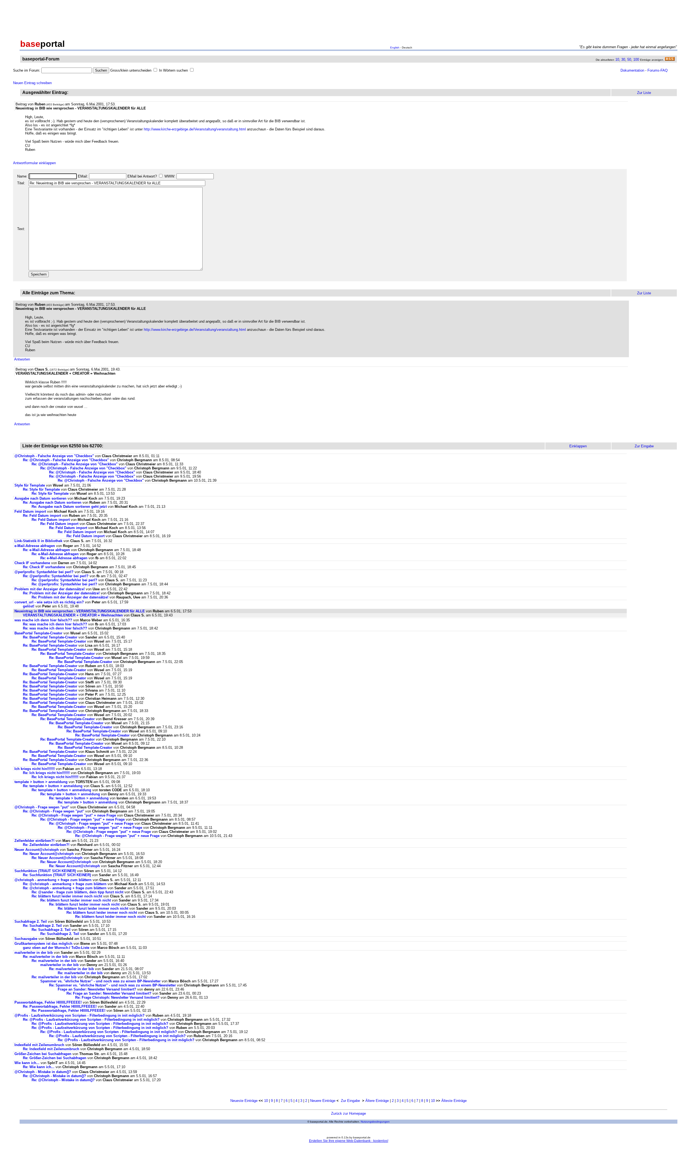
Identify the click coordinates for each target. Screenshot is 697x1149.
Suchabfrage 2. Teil (30, 921)
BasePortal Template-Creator (38, 633)
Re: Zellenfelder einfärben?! (46, 845)
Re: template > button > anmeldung (52, 786)
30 (623, 59)
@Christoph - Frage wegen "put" (41, 807)
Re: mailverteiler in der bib (45, 957)
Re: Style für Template (41, 489)
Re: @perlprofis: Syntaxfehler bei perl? (55, 576)
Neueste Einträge (244, 1101)
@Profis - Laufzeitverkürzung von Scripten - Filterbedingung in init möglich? (79, 1015)
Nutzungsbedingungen (375, 1121)
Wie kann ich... (26, 1063)
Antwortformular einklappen (34, 163)
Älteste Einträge (454, 1101)
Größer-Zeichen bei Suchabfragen (42, 1054)
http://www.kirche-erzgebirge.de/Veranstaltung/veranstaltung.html (195, 129)
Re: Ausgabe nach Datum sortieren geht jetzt (69, 507)
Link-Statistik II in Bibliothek (38, 541)
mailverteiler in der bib (33, 953)
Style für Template (29, 485)
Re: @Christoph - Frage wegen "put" (53, 811)
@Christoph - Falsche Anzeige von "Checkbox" (54, 456)
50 (629, 59)
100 (636, 59)
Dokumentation (632, 70)
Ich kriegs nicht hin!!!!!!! (34, 769)
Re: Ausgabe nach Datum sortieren (52, 502)
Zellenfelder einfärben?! (34, 841)
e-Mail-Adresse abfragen (34, 546)
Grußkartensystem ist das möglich (43, 944)
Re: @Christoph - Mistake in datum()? (54, 1076)
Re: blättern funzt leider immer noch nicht (67, 896)
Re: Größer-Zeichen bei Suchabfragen (54, 1058)
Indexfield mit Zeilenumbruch (39, 1045)
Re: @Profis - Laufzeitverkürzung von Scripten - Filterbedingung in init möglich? (91, 1019)
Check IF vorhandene (32, 563)
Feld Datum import (30, 511)
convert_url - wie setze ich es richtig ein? (49, 602)
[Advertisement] (348, 18)
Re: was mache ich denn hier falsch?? (55, 624)
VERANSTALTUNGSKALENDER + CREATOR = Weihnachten (73, 615)
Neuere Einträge (322, 1101)
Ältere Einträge (377, 1101)
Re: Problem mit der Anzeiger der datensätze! (61, 593)
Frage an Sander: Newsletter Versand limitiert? (97, 989)
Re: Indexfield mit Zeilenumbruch (51, 1049)
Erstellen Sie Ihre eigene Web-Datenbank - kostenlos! (348, 1141)
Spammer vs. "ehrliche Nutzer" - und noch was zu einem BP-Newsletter (100, 981)
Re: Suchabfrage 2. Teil (42, 926)
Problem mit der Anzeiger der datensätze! (49, 589)
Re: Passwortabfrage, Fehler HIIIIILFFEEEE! (60, 1006)
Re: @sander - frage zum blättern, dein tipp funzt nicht (77, 892)
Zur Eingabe (350, 1101)
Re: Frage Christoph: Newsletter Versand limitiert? (117, 997)
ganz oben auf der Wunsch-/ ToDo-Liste (56, 948)
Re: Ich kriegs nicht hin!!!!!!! (46, 773)
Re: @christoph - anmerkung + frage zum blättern (64, 884)
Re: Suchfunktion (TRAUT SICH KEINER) (57, 875)
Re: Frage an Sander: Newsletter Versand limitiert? (108, 993)
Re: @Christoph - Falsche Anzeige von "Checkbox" (66, 460)
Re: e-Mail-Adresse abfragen (46, 550)
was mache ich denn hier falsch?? (43, 620)
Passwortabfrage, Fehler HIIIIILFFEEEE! (48, 1002)
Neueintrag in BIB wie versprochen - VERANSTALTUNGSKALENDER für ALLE (79, 611)
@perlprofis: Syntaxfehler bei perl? (44, 572)
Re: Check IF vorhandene (44, 567)
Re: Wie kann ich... (38, 1067)
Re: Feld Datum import (42, 516)
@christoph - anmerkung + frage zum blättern (52, 880)
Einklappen (578, 446)
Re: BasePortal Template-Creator (50, 637)
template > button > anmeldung (41, 782)
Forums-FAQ (657, 70)
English (394, 47)
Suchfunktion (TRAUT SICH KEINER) (45, 871)
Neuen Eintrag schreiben (32, 83)
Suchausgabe (25, 939)
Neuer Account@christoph (36, 850)
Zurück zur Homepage (348, 1113)
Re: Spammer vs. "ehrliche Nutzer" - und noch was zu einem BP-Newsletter (112, 985)
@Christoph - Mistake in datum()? (42, 1072)
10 (617, 59)
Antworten (22, 359)
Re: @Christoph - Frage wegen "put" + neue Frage (74, 815)
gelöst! (28, 606)
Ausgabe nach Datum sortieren (40, 498)
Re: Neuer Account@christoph (48, 854)
